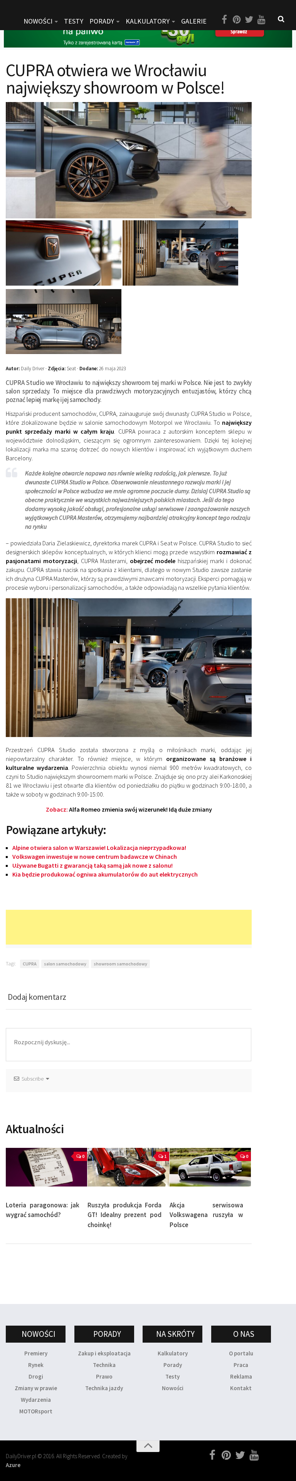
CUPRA (30, 964)
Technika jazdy (104, 1388)
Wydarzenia (36, 1399)
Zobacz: (129, 809)
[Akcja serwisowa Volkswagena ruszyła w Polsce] (210, 1167)
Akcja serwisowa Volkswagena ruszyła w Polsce (206, 1215)
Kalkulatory (148, 21)
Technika (104, 1365)
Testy (172, 1376)
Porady (172, 1365)
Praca (241, 1365)
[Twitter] (249, 19)
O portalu (241, 1353)
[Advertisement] (146, 927)
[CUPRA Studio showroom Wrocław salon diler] (63, 283)
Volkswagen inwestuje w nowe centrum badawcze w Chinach (94, 856)
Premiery (35, 1353)
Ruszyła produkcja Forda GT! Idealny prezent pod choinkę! (124, 1215)
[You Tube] (261, 19)
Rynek (36, 1365)
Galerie (194, 21)
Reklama (241, 1376)
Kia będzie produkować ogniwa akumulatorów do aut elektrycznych (105, 874)
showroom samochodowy (120, 964)
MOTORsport (35, 1411)
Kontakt (241, 1388)
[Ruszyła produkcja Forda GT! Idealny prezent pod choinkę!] (128, 1167)
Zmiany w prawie (36, 1388)
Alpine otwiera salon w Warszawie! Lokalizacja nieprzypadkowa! (99, 847)
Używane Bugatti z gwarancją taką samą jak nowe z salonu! (92, 865)
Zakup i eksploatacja (104, 1353)
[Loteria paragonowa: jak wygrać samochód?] (46, 1167)
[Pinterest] (236, 19)
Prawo (104, 1376)
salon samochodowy (65, 964)
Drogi (36, 1376)
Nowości (172, 1388)
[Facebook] (224, 19)
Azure (13, 1465)
